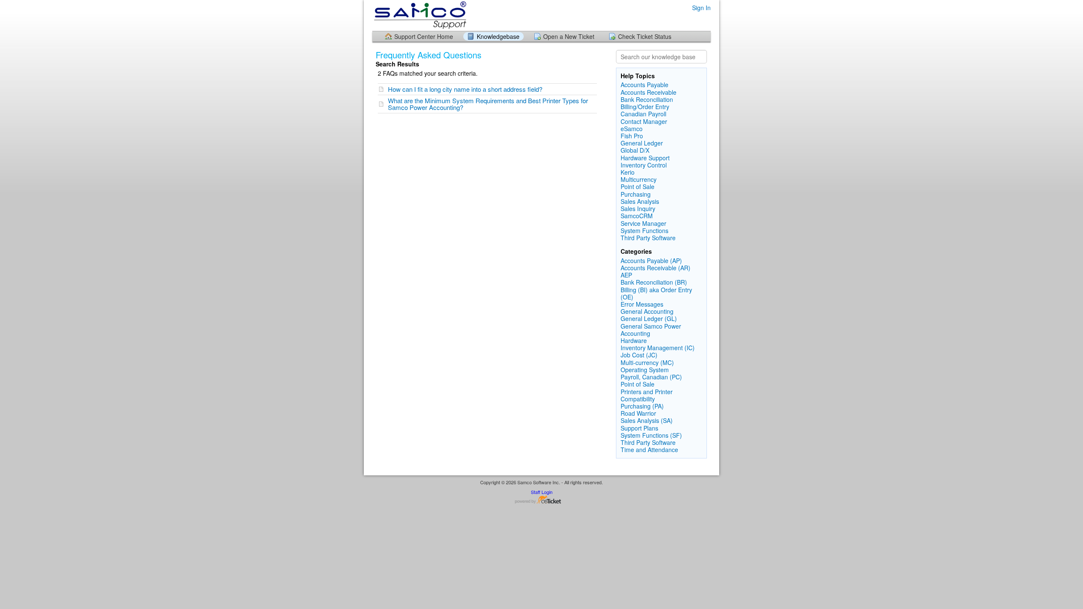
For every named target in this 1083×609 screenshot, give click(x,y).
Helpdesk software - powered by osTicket (541, 500)
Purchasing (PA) (642, 406)
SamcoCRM (637, 215)
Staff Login (541, 491)
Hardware (634, 340)
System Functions (644, 230)
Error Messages (642, 304)
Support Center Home (423, 36)
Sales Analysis (640, 201)
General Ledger (642, 143)
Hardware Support (645, 158)
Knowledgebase (498, 36)
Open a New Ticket (568, 36)
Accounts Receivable (648, 92)
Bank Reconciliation (647, 99)
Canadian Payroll (643, 114)
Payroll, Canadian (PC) (651, 377)
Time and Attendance (649, 449)
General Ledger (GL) (649, 318)
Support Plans (639, 428)
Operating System (645, 369)
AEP (626, 275)
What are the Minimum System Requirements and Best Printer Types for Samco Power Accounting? (488, 104)
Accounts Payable (644, 84)
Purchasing (636, 194)
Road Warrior (638, 413)
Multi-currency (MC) (647, 362)
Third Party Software (648, 237)
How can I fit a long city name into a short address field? (465, 89)
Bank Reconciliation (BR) (654, 282)
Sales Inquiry (638, 208)
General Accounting (647, 311)
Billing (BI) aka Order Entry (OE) (656, 293)
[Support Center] (419, 15)
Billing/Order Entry (645, 106)
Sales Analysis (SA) (647, 420)
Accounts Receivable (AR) (655, 267)
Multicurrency (639, 179)
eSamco (632, 128)
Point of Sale (637, 186)
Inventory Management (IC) (658, 347)
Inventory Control (644, 165)
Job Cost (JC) (639, 355)
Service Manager (643, 223)
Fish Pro (632, 136)
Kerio (628, 172)
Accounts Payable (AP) (651, 260)
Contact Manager (644, 121)
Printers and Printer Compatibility (647, 395)
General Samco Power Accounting (651, 329)
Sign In (701, 7)
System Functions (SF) (651, 435)
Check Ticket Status (644, 36)
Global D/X (635, 150)
